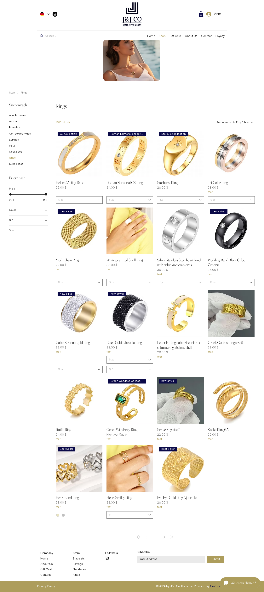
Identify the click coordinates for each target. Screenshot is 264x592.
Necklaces (79, 569)
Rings (76, 575)
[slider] (10, 194)
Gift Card (46, 569)
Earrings (78, 564)
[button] (201, 14)
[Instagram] (55, 14)
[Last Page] (171, 537)
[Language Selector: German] (44, 14)
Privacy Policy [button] (46, 586)
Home (44, 558)
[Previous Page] (146, 537)
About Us (46, 564)
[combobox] (79, 200)
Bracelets (79, 558)
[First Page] (138, 537)
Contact (45, 575)
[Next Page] (164, 537)
